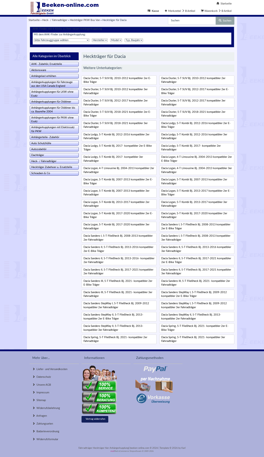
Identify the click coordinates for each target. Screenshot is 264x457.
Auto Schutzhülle (41, 143)
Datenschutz (43, 377)
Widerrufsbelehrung (47, 408)
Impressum (42, 392)
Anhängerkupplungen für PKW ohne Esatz (52, 119)
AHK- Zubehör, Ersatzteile (46, 64)
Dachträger (37, 155)
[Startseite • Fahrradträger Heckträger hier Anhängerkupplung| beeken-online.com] (65, 7)
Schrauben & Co (40, 173)
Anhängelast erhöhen (43, 76)
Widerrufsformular (46, 439)
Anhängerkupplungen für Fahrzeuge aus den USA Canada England (52, 84)
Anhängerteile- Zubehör (45, 137)
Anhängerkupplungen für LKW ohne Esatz (52, 94)
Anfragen (41, 416)
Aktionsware (38, 70)
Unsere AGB (43, 384)
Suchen (226, 20)
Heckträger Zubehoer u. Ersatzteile (51, 167)
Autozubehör (39, 149)
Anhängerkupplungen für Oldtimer (51, 101)
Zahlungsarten (44, 423)
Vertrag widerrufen (95, 419)
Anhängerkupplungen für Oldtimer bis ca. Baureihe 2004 (53, 109)
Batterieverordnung (47, 431)
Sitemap (40, 400)
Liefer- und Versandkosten (51, 369)
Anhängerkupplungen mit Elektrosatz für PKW (53, 129)
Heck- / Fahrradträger (43, 161)
